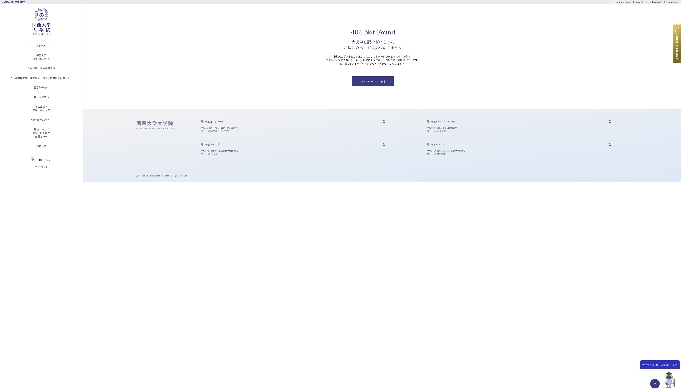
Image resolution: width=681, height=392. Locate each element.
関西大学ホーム (623, 2)
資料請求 (657, 2)
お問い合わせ (641, 2)
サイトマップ (41, 166)
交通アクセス (672, 2)
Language (40, 45)
